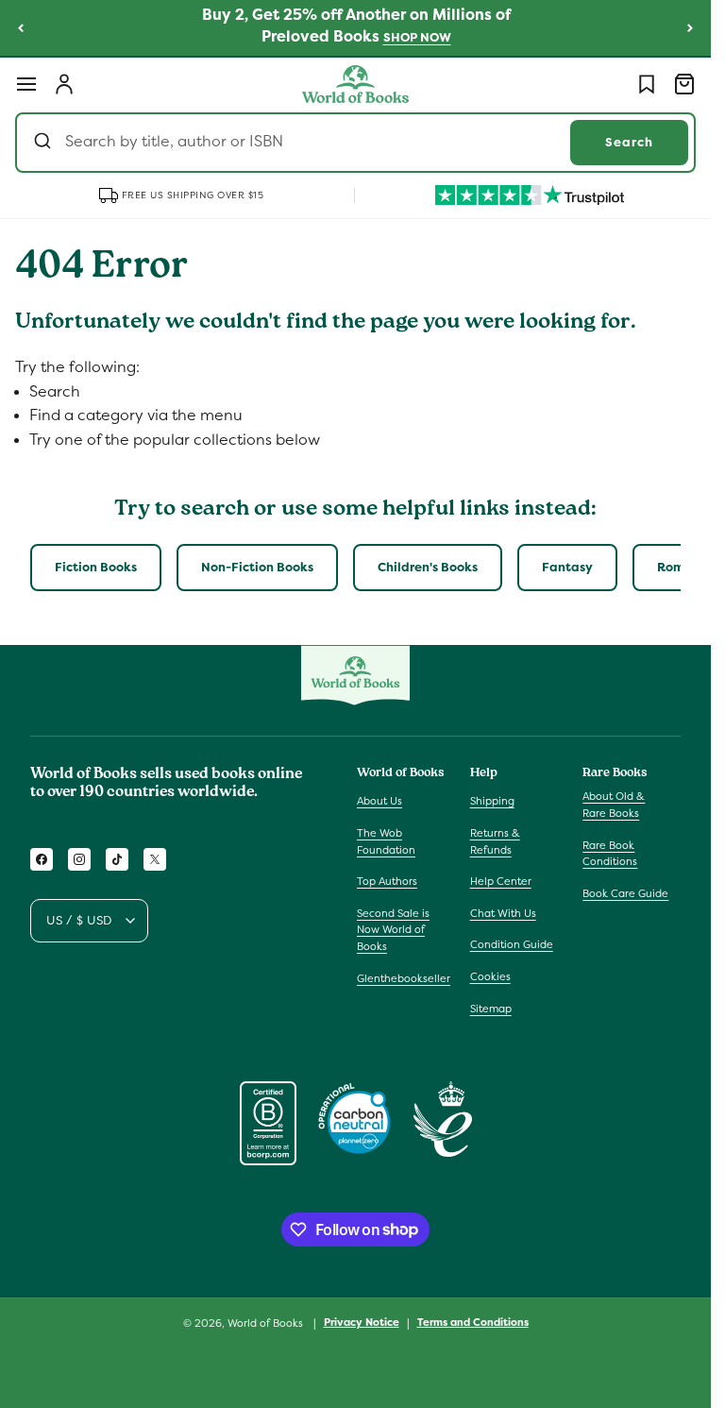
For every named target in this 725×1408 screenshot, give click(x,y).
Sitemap (491, 1008)
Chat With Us (503, 913)
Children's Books (428, 567)
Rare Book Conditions (609, 854)
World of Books (267, 1323)
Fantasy (567, 567)
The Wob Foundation (386, 841)
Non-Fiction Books (257, 567)
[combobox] (355, 142)
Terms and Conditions (473, 1322)
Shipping (492, 800)
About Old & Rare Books (613, 804)
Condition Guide (511, 944)
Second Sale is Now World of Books (393, 930)
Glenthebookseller (403, 978)
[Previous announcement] (21, 27)
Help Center (500, 881)
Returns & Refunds (495, 841)
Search (629, 142)
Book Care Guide (625, 893)
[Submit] (45, 142)
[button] (26, 84)
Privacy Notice (361, 1322)
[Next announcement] (690, 27)
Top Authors (387, 881)
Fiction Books (96, 567)
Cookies (490, 976)
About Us (379, 800)
